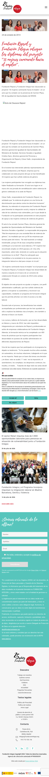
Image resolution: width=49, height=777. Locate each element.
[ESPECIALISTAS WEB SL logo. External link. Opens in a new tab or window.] (3, 373)
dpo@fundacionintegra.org (11, 629)
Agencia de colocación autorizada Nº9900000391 (24, 756)
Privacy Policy (35, 570)
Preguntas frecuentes (24, 690)
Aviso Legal (24, 707)
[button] (46, 7)
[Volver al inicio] (12, 7)
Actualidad (24, 687)
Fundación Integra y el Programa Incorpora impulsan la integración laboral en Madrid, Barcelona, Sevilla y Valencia (22, 490)
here (39, 391)
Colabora (24, 682)
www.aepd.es (6, 639)
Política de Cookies (24, 705)
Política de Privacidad (24, 702)
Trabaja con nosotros (24, 675)
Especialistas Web (31, 761)
